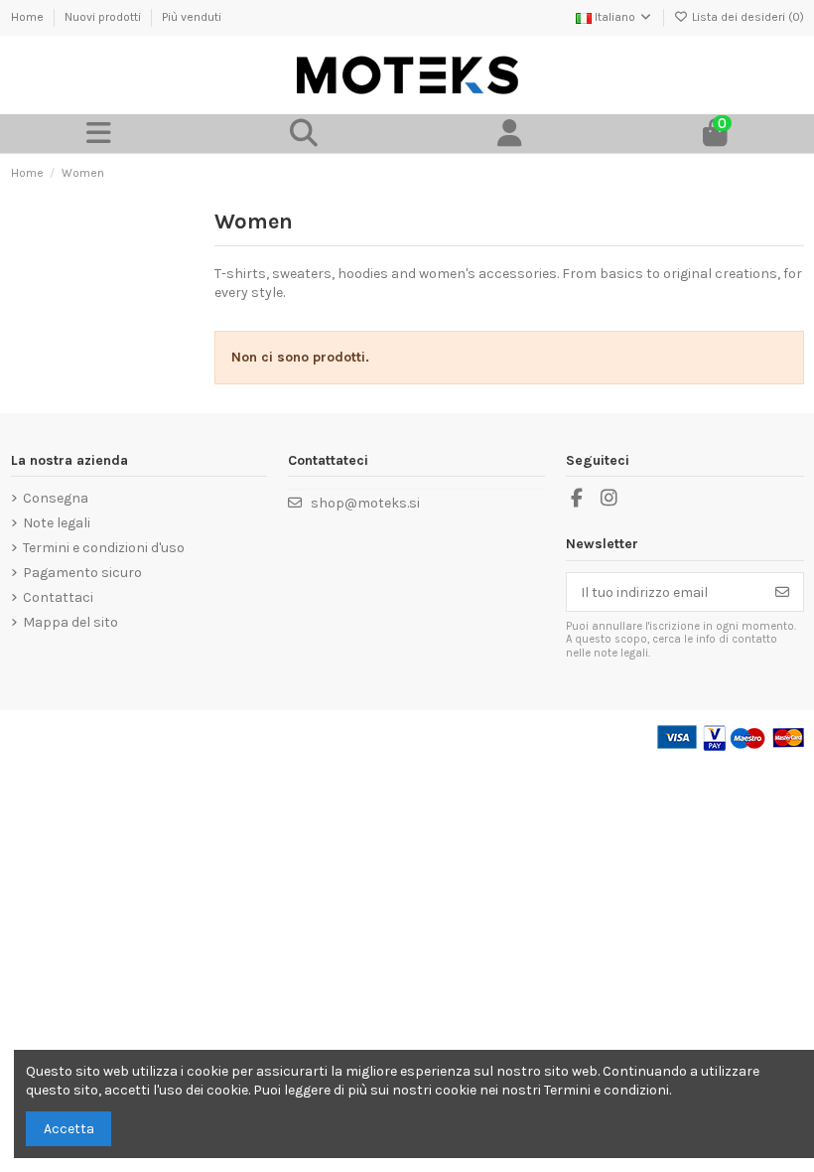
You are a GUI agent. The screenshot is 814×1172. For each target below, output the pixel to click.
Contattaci (58, 597)
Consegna (55, 498)
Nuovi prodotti (104, 17)
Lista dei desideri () (746, 17)
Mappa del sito (70, 622)
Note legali (56, 522)
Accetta (69, 1128)
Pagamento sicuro (82, 572)
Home (29, 17)
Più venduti (191, 17)
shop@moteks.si (365, 503)
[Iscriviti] (782, 592)
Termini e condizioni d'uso (104, 547)
